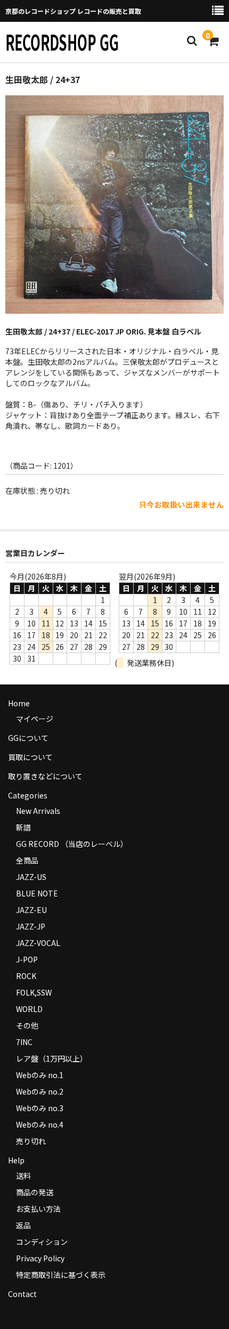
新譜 (23, 827)
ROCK (26, 976)
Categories (27, 795)
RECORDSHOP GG (62, 41)
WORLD (29, 1009)
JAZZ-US (31, 876)
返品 (23, 1225)
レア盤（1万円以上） (51, 1058)
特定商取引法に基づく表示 (60, 1274)
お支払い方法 (38, 1208)
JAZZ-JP (30, 926)
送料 (23, 1175)
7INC (24, 1042)
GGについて (28, 737)
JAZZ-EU (31, 909)
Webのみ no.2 (39, 1091)
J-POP (27, 959)
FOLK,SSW (34, 992)
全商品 (27, 860)
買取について (30, 757)
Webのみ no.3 (39, 1108)
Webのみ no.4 (39, 1124)
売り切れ (31, 1141)
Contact (22, 1294)
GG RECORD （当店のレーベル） (72, 843)
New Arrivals (38, 810)
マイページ (34, 718)
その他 (27, 1025)
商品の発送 (34, 1192)
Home (19, 703)
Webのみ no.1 (39, 1075)
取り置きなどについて (45, 776)
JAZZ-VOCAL (38, 942)
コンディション (42, 1241)
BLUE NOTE (37, 893)
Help (16, 1160)
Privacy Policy (40, 1258)
